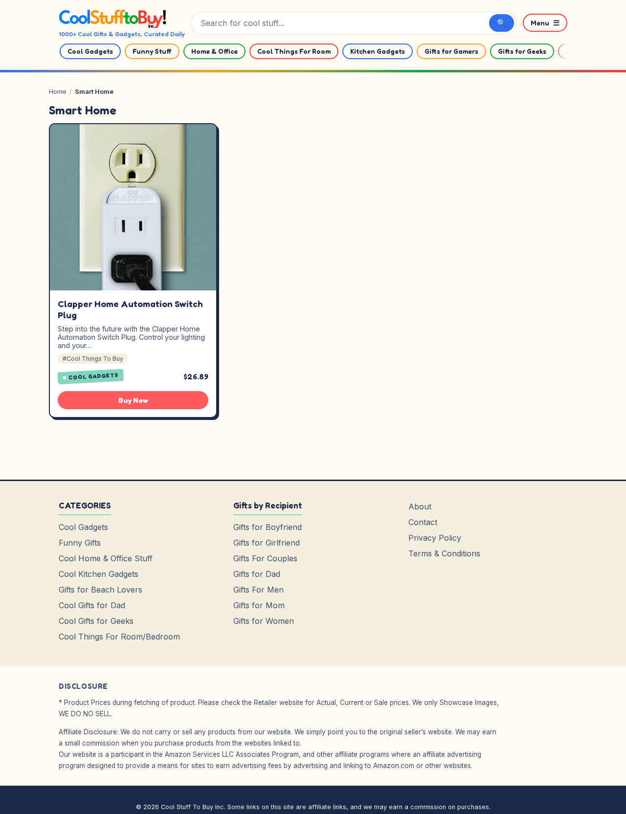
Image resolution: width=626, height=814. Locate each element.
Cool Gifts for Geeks (96, 621)
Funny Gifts (80, 543)
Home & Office (214, 51)
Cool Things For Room (294, 51)
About (419, 506)
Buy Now (133, 400)
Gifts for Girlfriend (266, 543)
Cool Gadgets (90, 51)
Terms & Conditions (444, 553)
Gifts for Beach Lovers (100, 589)
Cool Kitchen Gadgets (98, 574)
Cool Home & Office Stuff (106, 558)
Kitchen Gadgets (377, 51)
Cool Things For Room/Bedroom (119, 636)
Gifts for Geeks (522, 51)
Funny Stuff (152, 51)
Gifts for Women (263, 621)
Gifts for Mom (259, 605)
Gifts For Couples (265, 558)
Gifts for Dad (256, 574)
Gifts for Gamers (451, 51)
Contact (422, 522)
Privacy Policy (434, 538)
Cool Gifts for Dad (92, 605)
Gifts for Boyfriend (267, 527)
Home (58, 91)
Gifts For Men (258, 589)
